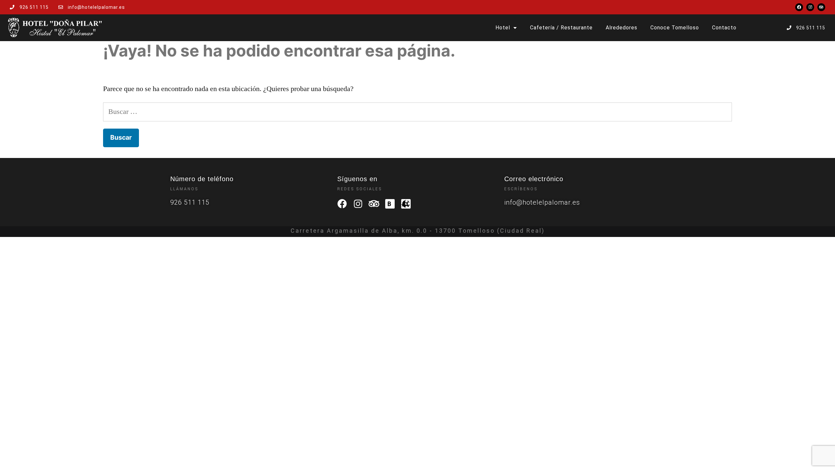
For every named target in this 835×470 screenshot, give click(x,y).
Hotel (502, 27)
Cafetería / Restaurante (561, 27)
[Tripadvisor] (821, 7)
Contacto (724, 27)
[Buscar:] (417, 111)
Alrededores (621, 27)
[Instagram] (810, 7)
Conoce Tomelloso (674, 27)
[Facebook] (799, 7)
